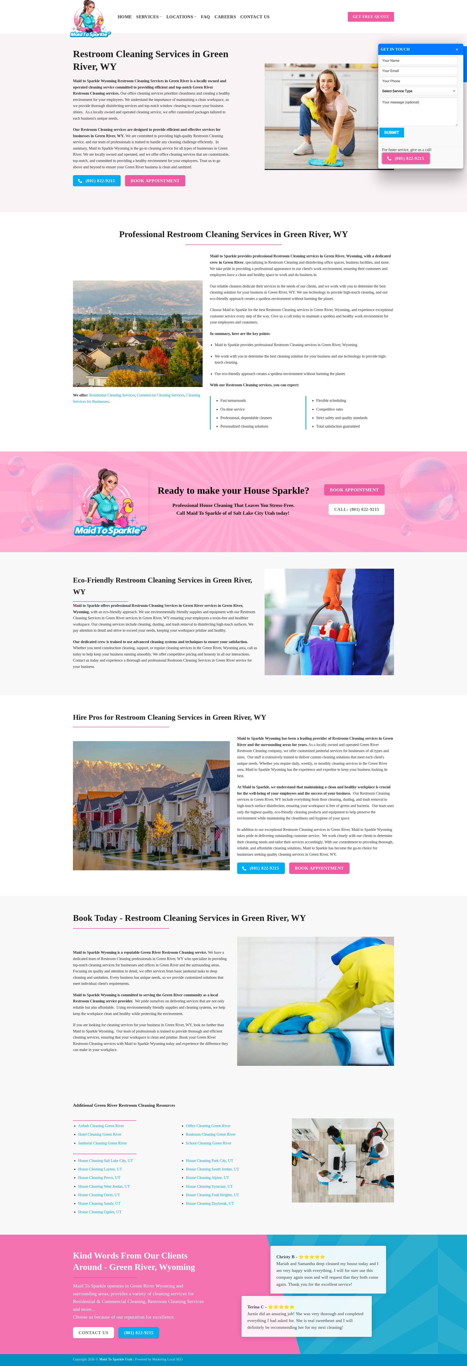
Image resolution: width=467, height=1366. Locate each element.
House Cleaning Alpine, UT (207, 1178)
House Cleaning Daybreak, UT (210, 1203)
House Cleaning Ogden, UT (100, 1212)
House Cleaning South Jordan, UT (212, 1169)
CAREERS (225, 16)
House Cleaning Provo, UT (99, 1178)
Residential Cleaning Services (112, 395)
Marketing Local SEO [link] (167, 1359)
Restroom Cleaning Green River (210, 1134)
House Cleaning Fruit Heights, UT (212, 1195)
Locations (179, 16)
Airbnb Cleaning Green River (101, 1126)
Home (125, 16)
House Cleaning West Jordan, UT (104, 1186)
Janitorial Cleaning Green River (102, 1143)
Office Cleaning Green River (208, 1126)
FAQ (205, 16)
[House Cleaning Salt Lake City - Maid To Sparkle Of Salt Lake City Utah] (91, 18)
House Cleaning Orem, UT (99, 1195)
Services (147, 16)
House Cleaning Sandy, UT (99, 1203)
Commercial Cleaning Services (160, 395)
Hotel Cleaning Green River (99, 1134)
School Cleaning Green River (208, 1143)
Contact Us (255, 16)
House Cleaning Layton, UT (100, 1169)
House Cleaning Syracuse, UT (209, 1186)
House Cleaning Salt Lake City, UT (105, 1161)
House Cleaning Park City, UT (209, 1161)
